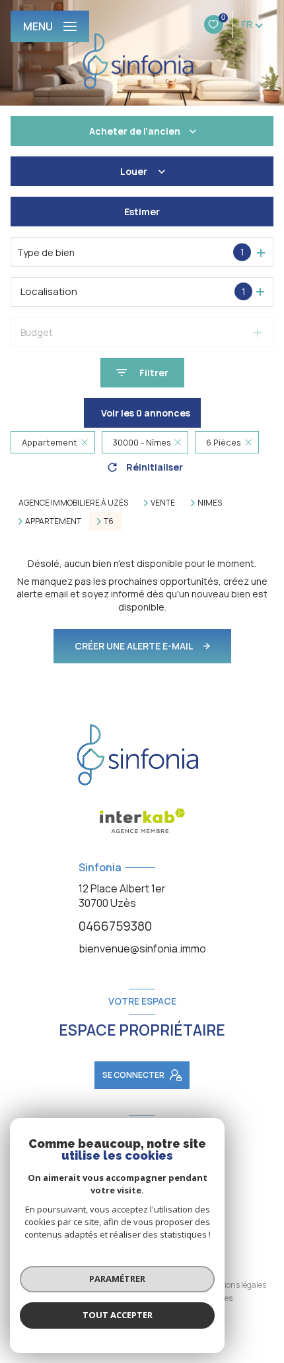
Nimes (209, 503)
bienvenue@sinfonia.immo (142, 948)
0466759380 (115, 926)
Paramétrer (117, 1278)
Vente (163, 503)
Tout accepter (118, 1315)
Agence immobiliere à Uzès (73, 502)
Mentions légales (235, 1284)
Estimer (142, 211)
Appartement (53, 521)
